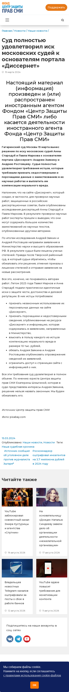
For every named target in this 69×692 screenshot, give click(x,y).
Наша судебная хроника (18, 446)
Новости (49, 442)
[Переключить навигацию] (7, 20)
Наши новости (32, 442)
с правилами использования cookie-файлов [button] (32, 675)
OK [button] (34, 685)
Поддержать (56, 7)
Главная (7, 30)
